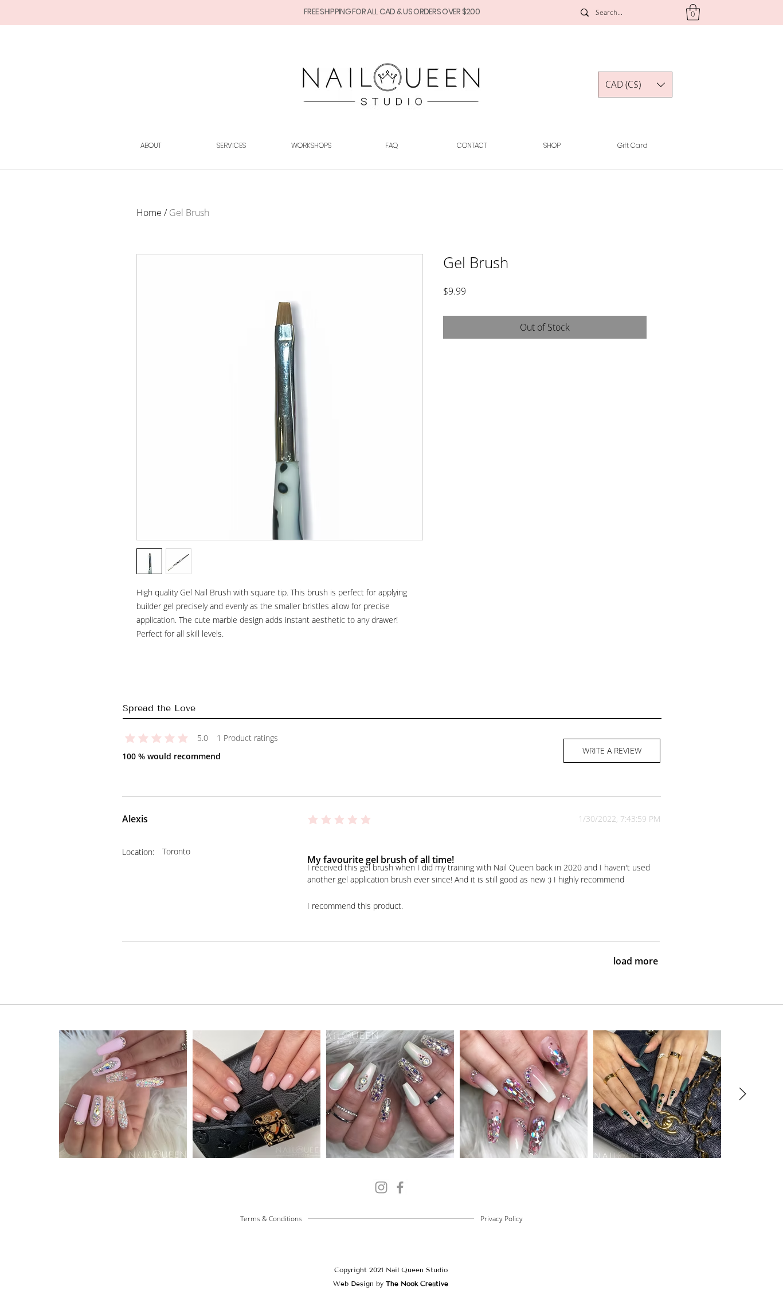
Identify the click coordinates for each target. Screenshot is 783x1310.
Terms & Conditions (271, 1218)
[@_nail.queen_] (381, 1187)
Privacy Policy (501, 1218)
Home (149, 212)
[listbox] (635, 84)
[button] (693, 12)
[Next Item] (742, 1094)
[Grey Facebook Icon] (400, 1187)
